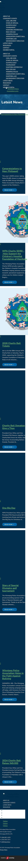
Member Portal (8, 50)
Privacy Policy (3, 850)
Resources (7, 45)
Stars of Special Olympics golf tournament (10, 588)
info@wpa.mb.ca (5, 842)
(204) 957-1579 (5, 837)
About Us (6, 16)
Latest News (7, 43)
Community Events (10, 18)
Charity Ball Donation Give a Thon (13, 427)
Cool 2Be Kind (11, 21)
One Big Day (8, 508)
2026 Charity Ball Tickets (11, 344)
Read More (8, 190)
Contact (6, 48)
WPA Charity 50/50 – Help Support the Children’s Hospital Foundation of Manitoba (14, 255)
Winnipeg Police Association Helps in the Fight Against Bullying (13, 674)
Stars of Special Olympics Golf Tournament (12, 25)
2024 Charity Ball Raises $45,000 (11, 762)
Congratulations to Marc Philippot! (12, 170)
